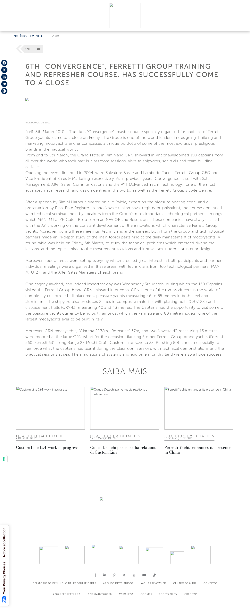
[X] (4, 69)
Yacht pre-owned (153, 583)
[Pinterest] (4, 91)
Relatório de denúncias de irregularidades (64, 583)
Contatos (210, 583)
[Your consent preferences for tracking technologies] (3, 459)
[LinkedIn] (4, 76)
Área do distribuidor (118, 583)
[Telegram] (4, 83)
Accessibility (168, 594)
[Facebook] (4, 62)
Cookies (146, 594)
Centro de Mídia (184, 583)
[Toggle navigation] (242, 24)
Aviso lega (126, 594)
